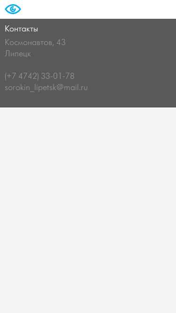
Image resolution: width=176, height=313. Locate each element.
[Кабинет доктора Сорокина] (24, 15)
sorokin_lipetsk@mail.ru (46, 88)
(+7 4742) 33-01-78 (40, 76)
